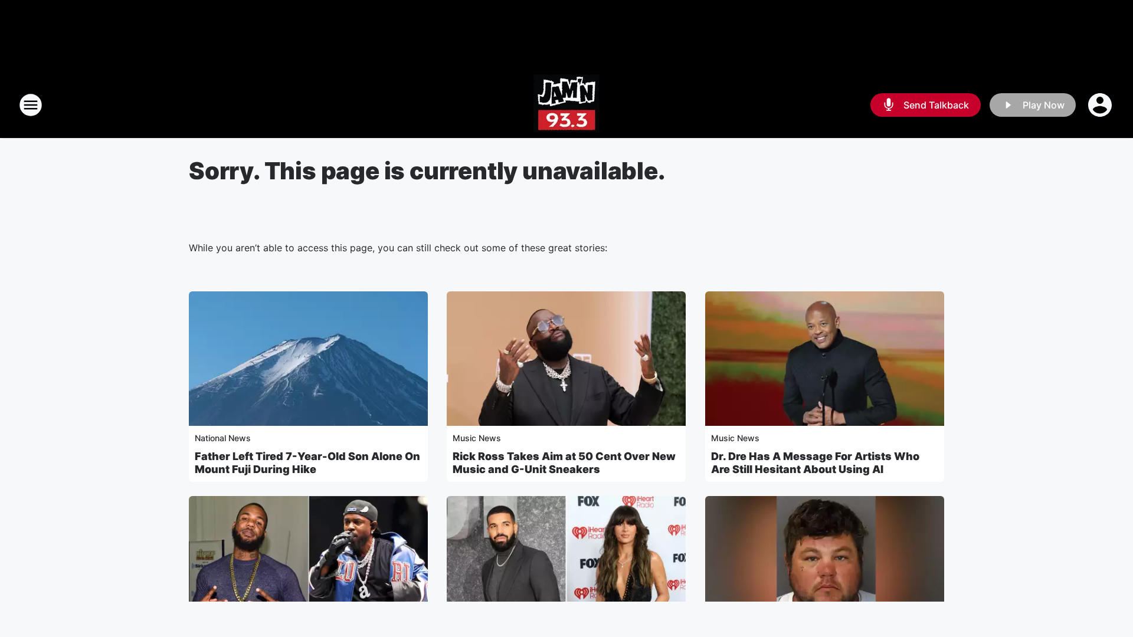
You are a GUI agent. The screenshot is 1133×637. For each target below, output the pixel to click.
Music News (477, 438)
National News (223, 438)
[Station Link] (566, 105)
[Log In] (1101, 105)
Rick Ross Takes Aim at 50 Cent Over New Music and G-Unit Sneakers (564, 462)
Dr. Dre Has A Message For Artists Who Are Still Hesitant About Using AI (815, 462)
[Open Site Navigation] (30, 105)
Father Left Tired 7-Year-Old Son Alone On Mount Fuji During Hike (307, 462)
